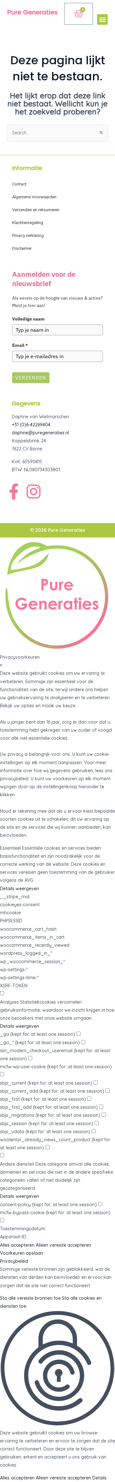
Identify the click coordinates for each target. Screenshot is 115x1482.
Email (20, 345)
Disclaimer (22, 248)
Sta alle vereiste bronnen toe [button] (30, 1298)
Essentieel (10, 848)
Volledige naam (28, 319)
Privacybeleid (14, 1261)
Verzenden (30, 378)
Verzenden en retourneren (35, 209)
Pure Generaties (32, 12)
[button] (102, 19)
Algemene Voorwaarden (34, 196)
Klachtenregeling (27, 222)
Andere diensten (17, 1164)
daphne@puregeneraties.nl (40, 433)
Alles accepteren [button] (17, 1245)
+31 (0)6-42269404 (31, 425)
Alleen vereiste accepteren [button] (63, 1245)
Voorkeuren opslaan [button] (21, 1253)
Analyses (9, 1002)
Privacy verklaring (28, 235)
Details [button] (99, 1478)
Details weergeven (19, 888)
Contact (19, 184)
